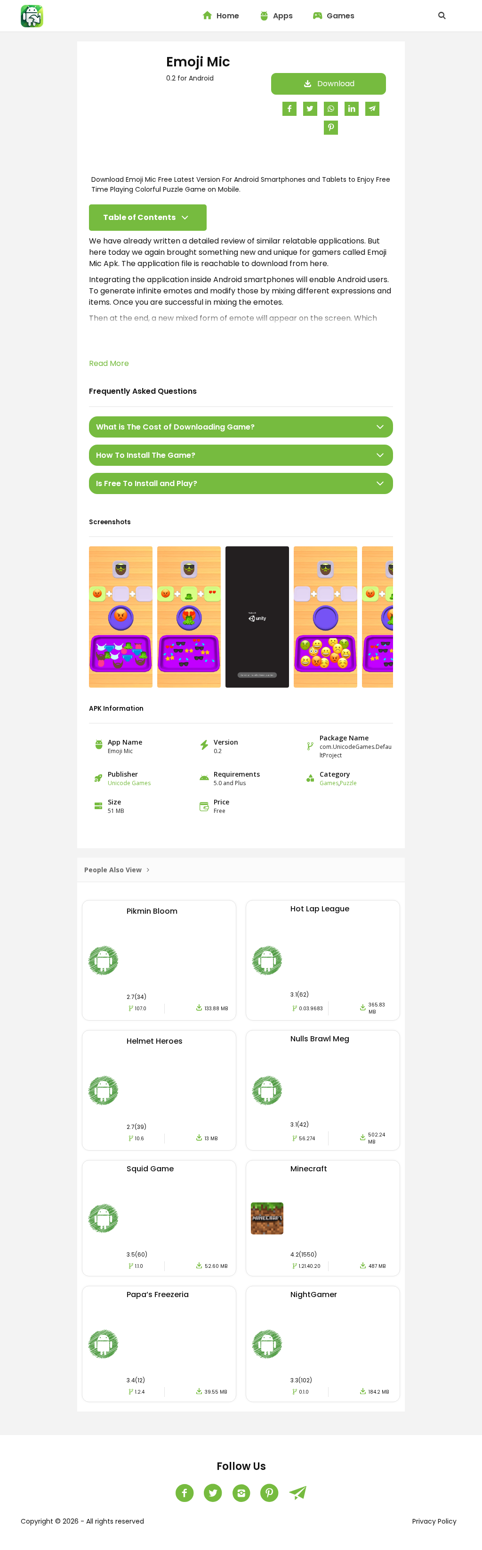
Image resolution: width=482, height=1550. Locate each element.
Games (340, 15)
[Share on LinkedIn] (351, 108)
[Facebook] (184, 1493)
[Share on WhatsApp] (331, 108)
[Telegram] (297, 1493)
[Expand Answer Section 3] (380, 483)
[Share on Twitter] (310, 108)
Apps (283, 15)
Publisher (123, 774)
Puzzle (348, 783)
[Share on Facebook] (289, 108)
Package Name (344, 737)
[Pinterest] (269, 1493)
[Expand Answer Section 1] (380, 427)
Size (114, 801)
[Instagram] (241, 1493)
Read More (109, 363)
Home (228, 15)
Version (226, 742)
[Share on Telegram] (372, 108)
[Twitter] (213, 1493)
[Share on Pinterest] (331, 127)
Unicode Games (129, 783)
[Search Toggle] (442, 16)
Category (335, 774)
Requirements (237, 774)
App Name (125, 742)
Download (335, 83)
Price (221, 801)
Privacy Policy (434, 1521)
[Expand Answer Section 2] (380, 455)
